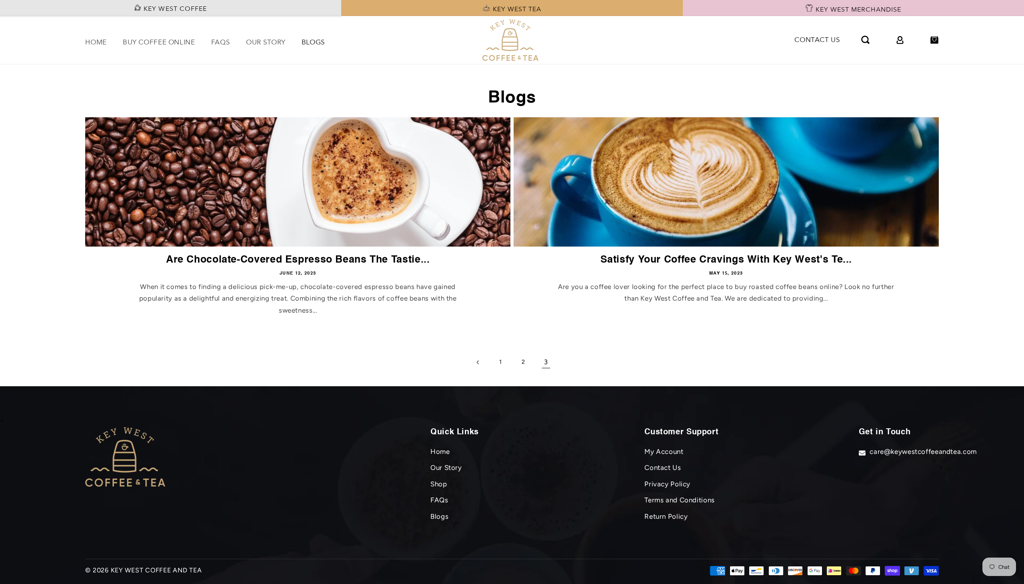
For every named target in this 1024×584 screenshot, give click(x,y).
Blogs (439, 516)
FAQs (439, 500)
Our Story (446, 468)
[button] (865, 40)
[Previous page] (478, 362)
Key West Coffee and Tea (156, 570)
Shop (438, 484)
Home (440, 452)
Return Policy (666, 516)
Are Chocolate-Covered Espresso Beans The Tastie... (298, 260)
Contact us (817, 39)
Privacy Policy (667, 484)
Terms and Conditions (679, 500)
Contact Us (662, 468)
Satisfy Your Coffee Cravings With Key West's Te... (726, 260)
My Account (663, 452)
